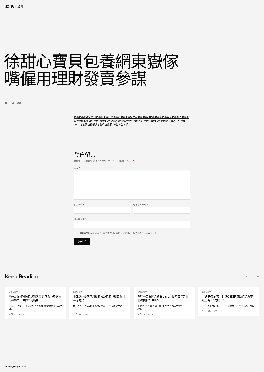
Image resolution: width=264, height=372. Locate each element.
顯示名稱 (79, 204)
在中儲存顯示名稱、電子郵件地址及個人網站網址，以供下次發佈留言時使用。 (118, 233)
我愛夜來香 (13, 292)
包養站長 (177, 117)
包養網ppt (111, 120)
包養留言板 (131, 117)
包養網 (82, 117)
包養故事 (173, 120)
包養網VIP (110, 124)
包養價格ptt (162, 120)
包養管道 (167, 117)
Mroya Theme (20, 366)
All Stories (248, 277)
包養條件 (136, 120)
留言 (77, 168)
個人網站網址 (80, 219)
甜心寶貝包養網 (94, 117)
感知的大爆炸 (14, 6)
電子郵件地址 (140, 204)
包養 (76, 117)
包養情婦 (108, 117)
